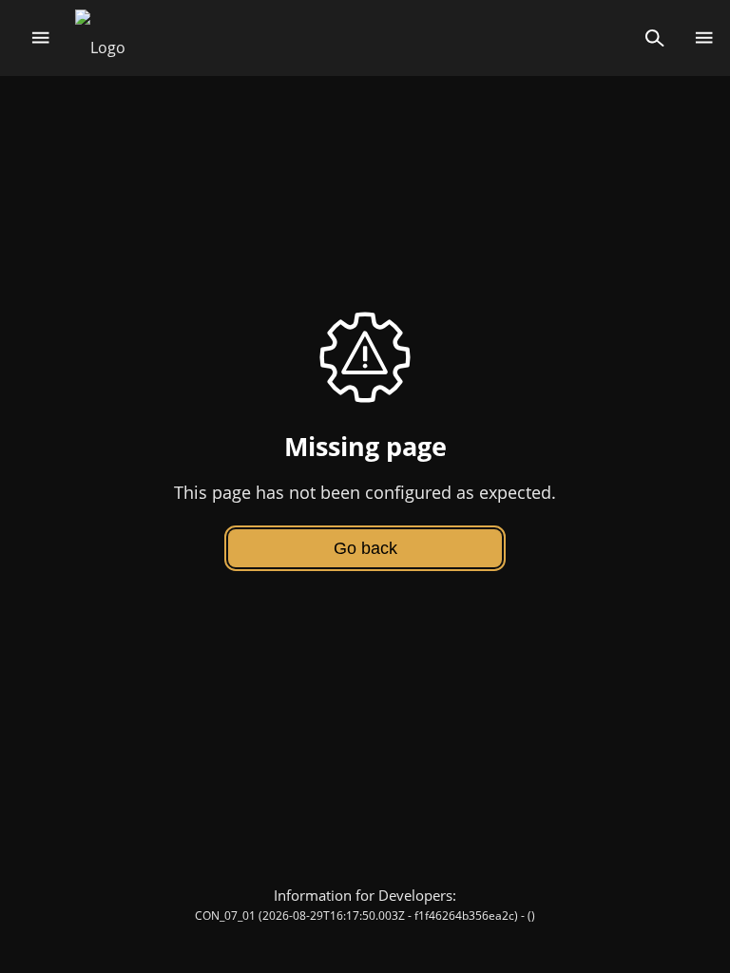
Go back (365, 548)
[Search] (654, 38)
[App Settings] (703, 38)
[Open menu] (40, 38)
